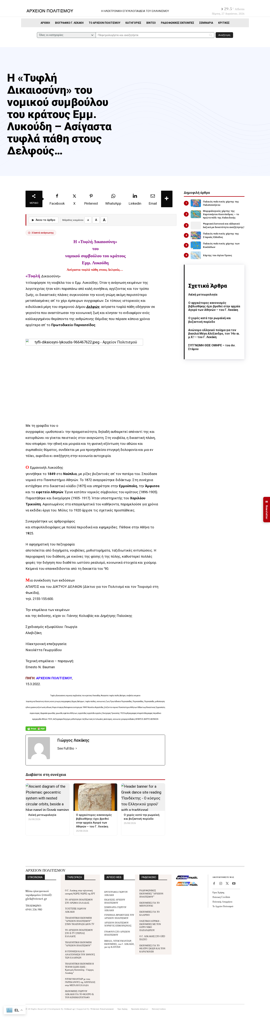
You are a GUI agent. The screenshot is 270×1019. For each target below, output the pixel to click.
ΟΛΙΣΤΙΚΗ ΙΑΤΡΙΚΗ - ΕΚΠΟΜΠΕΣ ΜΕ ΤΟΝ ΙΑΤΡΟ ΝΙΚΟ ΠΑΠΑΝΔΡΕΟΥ (150, 925)
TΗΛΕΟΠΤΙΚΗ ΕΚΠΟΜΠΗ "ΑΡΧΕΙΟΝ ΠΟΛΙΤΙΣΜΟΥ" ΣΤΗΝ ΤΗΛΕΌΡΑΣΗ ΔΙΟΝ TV (79, 921)
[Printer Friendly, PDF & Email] (36, 730)
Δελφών (92, 307)
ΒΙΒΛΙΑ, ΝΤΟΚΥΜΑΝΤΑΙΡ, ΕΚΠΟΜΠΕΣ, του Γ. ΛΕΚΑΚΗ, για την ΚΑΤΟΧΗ (119, 944)
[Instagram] (220, 883)
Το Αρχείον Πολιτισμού (223, 906)
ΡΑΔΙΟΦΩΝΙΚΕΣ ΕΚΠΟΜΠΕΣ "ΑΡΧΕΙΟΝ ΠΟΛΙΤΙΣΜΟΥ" (151, 893)
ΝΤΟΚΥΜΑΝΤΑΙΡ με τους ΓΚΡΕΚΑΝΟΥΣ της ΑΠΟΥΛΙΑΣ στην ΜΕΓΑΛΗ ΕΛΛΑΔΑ (80, 982)
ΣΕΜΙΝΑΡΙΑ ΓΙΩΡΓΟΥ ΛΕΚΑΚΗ (115, 908)
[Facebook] (214, 883)
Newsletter (266, 509)
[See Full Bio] (76, 748)
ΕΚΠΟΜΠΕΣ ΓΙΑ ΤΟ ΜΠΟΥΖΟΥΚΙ (149, 904)
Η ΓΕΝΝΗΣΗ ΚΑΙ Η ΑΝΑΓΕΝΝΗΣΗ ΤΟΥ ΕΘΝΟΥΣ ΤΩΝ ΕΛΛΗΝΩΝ (80, 954)
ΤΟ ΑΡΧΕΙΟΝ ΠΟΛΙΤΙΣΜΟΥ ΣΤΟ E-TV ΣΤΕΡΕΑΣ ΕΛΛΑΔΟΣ (79, 933)
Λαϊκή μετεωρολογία (202, 294)
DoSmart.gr (69, 1008)
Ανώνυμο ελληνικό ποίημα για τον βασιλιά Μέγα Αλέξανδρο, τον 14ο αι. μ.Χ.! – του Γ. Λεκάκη (214, 333)
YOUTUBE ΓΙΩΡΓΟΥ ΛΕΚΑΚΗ (75, 910)
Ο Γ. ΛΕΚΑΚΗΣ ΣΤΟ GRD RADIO (152, 938)
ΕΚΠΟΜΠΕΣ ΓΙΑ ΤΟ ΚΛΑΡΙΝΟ (149, 913)
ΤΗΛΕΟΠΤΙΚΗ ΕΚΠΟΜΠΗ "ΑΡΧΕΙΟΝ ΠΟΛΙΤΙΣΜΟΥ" (78, 944)
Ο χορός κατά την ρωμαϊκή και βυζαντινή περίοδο (209, 319)
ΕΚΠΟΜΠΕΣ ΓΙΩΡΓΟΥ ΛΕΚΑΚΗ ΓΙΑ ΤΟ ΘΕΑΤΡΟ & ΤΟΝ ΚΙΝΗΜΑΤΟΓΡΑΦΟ (79, 994)
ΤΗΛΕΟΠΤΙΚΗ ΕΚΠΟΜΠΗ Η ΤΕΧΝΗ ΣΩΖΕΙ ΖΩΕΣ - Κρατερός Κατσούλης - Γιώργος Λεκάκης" (79, 968)
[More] (166, 199)
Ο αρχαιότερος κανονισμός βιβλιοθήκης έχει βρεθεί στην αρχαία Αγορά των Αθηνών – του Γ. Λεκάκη (214, 306)
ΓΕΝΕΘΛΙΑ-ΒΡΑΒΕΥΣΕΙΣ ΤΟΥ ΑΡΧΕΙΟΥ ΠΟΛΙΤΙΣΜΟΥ (119, 916)
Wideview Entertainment (102, 1008)
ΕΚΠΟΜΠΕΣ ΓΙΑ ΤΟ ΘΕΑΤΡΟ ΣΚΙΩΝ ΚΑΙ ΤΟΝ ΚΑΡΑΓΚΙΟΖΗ (152, 948)
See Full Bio (65, 748)
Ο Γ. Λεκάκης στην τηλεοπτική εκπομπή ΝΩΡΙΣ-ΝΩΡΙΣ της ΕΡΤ (80, 892)
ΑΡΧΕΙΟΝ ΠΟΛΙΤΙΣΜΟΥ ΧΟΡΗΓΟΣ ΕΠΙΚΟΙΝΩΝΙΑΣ (118, 924)
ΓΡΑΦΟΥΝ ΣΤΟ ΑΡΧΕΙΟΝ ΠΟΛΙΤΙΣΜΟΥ (117, 933)
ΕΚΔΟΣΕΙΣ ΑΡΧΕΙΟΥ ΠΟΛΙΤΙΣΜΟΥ (114, 901)
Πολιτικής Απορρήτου (222, 901)
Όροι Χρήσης (218, 892)
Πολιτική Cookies (221, 896)
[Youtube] (234, 883)
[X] (227, 883)
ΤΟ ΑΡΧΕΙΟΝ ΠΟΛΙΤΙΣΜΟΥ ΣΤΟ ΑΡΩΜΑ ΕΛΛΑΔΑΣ (79, 901)
